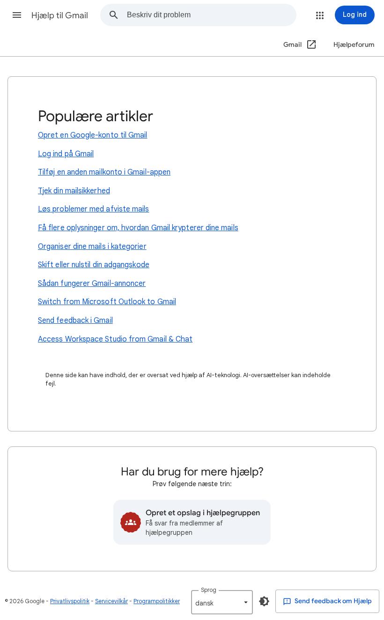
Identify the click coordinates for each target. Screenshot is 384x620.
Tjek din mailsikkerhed (74, 191)
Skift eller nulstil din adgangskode (93, 265)
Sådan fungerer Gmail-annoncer (92, 283)
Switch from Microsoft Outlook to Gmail (107, 301)
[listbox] (222, 602)
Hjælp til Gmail (59, 15)
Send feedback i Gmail (75, 320)
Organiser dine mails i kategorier (92, 246)
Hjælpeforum (354, 45)
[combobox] (211, 15)
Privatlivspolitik (69, 601)
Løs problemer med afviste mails (93, 209)
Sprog (208, 589)
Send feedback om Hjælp (332, 601)
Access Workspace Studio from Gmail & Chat (115, 339)
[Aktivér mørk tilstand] (264, 601)
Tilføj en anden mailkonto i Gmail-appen (104, 172)
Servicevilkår (111, 601)
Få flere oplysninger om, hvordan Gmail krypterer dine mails (138, 228)
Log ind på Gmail (66, 154)
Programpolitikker (156, 601)
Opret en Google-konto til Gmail (92, 135)
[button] (17, 15)
